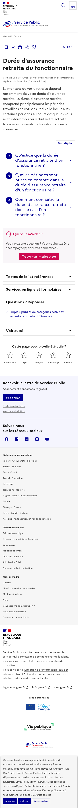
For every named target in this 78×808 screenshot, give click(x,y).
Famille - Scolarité (12, 466)
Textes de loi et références (29, 276)
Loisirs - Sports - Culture (15, 513)
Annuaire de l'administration (17, 568)
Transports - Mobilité (14, 489)
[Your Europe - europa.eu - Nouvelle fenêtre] (39, 707)
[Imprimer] (20, 47)
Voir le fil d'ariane (12, 36)
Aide (5, 600)
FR (68, 47)
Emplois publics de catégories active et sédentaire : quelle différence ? (37, 314)
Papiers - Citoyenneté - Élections (20, 460)
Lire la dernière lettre (14, 406)
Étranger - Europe (12, 507)
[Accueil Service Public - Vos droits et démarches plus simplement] (26, 27)
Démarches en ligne (13, 533)
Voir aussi (14, 330)
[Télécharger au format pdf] (13, 47)
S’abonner (13, 398)
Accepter (10, 801)
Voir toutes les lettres (14, 411)
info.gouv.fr (39, 687)
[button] (33, 47)
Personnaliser (41, 801)
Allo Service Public (12, 562)
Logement (8, 484)
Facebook (6, 439)
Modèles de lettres (12, 550)
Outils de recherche (13, 556)
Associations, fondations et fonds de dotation (27, 518)
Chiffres (7, 582)
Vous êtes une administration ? (19, 605)
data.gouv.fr (61, 687)
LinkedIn (26, 439)
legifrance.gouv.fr (14, 687)
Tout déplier (65, 143)
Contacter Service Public (16, 617)
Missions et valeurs (12, 594)
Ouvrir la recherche (62, 5)
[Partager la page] (27, 47)
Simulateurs (9, 545)
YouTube (47, 439)
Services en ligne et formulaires (33, 289)
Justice (6, 501)
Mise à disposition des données (19, 588)
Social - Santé (10, 472)
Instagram (37, 439)
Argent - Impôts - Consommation (20, 495)
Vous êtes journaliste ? (14, 611)
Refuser (24, 801)
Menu (73, 8)
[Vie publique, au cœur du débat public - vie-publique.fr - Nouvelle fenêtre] (39, 727)
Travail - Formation (12, 478)
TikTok (16, 439)
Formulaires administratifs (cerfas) (20, 539)
